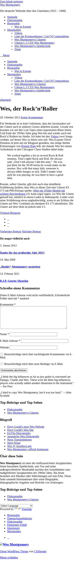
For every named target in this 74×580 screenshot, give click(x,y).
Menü (6, 55)
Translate (27, 509)
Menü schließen (9, 557)
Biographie (13, 23)
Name (4, 334)
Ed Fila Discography (19, 433)
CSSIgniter (40, 551)
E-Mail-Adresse (10, 340)
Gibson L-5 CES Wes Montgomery (34, 42)
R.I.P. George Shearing (14, 280)
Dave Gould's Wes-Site (20, 429)
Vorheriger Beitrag (10, 231)
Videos (18, 33)
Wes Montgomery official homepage (27, 449)
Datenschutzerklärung (19, 518)
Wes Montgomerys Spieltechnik (32, 46)
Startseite (12, 16)
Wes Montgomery (10, 4)
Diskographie (14, 20)
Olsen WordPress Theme (14, 551)
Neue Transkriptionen (19, 439)
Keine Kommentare (32, 117)
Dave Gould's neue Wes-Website (25, 426)
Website (4, 347)
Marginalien (14, 29)
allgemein (5, 99)
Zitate (17, 49)
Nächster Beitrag (31, 231)
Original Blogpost (10, 212)
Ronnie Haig (28, 146)
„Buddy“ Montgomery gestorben (20, 266)
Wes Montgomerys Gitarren (30, 39)
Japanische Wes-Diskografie (23, 436)
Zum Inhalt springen (11, 1)
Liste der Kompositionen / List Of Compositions (41, 36)
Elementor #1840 (17, 524)
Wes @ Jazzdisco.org (19, 446)
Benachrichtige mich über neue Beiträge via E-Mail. (33, 363)
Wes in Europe (22, 26)
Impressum (13, 528)
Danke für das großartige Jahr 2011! (22, 252)
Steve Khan (13, 442)
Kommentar (8, 304)
